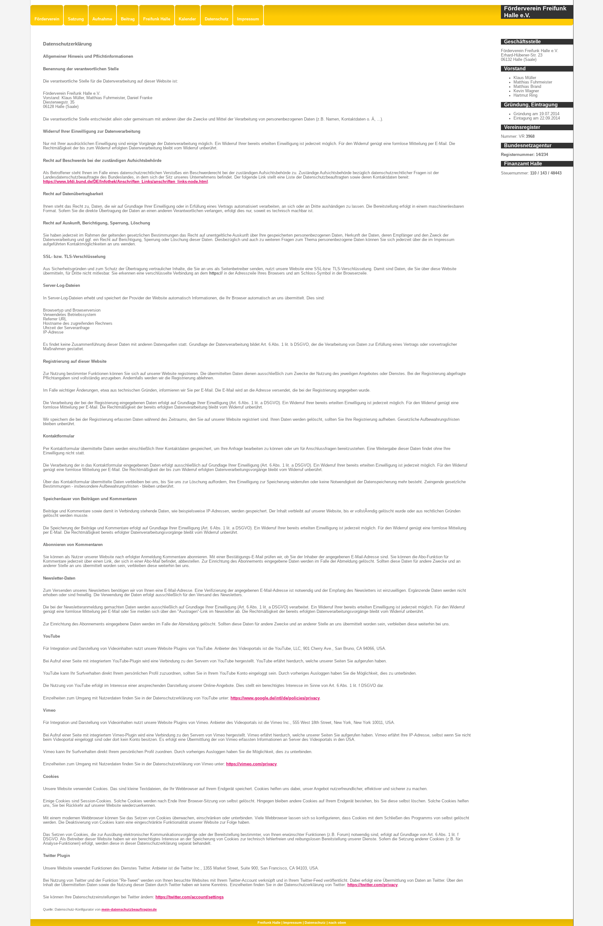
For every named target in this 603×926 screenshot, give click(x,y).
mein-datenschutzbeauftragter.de (129, 909)
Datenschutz (217, 19)
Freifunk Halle (156, 19)
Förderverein (47, 19)
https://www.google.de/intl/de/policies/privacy (275, 698)
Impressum (248, 19)
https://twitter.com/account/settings (189, 897)
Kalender (187, 19)
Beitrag (128, 19)
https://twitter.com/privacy (372, 885)
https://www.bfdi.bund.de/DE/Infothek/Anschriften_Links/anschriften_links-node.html (125, 181)
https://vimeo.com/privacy (251, 764)
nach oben (337, 922)
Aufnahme (102, 19)
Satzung (76, 19)
